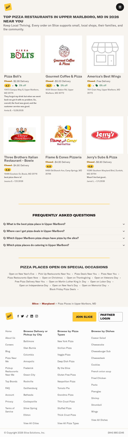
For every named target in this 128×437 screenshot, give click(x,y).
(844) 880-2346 (116, 432)
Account (9, 394)
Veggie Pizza (64, 354)
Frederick (28, 368)
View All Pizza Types (68, 423)
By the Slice (64, 368)
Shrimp (95, 398)
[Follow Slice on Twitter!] (22, 316)
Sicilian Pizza (65, 347)
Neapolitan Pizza (66, 381)
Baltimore (29, 341)
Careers (9, 344)
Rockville (28, 381)
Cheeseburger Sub (100, 351)
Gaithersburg (30, 388)
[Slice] (8, 7)
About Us (10, 337)
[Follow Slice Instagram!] (36, 316)
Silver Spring (30, 408)
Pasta (94, 384)
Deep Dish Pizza (66, 361)
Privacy (9, 401)
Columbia (29, 354)
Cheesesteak (98, 358)
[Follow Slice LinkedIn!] (31, 316)
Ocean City (29, 374)
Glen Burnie (30, 347)
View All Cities (31, 423)
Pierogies (96, 391)
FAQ (7, 388)
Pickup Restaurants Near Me (11, 371)
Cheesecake (97, 344)
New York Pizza (66, 341)
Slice (35, 303)
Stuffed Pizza (65, 408)
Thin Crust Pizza (66, 401)
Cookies (95, 364)
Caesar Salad (98, 337)
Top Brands (11, 381)
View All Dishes (99, 419)
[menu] (120, 7)
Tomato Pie (64, 388)
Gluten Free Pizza (67, 374)
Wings (94, 411)
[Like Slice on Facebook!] (18, 316)
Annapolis (29, 361)
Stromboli (96, 404)
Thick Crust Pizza (67, 414)
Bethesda (28, 394)
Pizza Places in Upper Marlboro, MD (77, 303)
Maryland (48, 303)
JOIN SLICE (84, 317)
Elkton (27, 414)
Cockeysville (30, 401)
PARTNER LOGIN (107, 316)
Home (8, 331)
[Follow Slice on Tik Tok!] (27, 316)
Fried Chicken (98, 378)
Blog (7, 351)
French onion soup (101, 371)
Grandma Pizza (66, 394)
